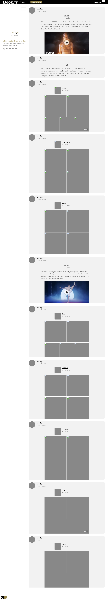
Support (7, 43)
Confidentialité (20, 43)
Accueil (66, 265)
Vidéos (66, 16)
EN (103, 1)
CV (67, 65)
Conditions (13, 43)
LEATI (15, 46)
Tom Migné (40, 9)
